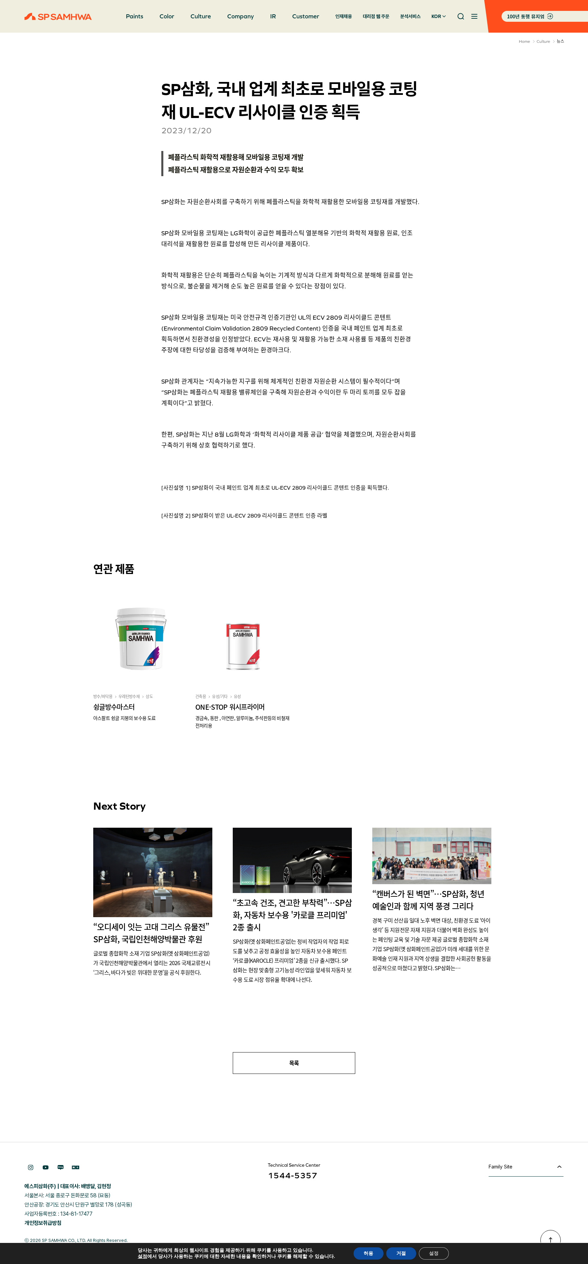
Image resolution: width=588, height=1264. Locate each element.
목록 (294, 1063)
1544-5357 (292, 1175)
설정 (142, 1256)
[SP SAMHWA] (58, 16)
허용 (368, 1253)
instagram (30, 1167)
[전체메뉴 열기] (474, 16)
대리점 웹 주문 (376, 16)
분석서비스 (410, 16)
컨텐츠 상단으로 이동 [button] (550, 1240)
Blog (60, 1167)
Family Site (500, 1166)
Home (524, 41)
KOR (436, 16)
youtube (45, 1167)
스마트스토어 (75, 1167)
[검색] (461, 16)
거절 (401, 1253)
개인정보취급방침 (42, 1223)
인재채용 (344, 16)
